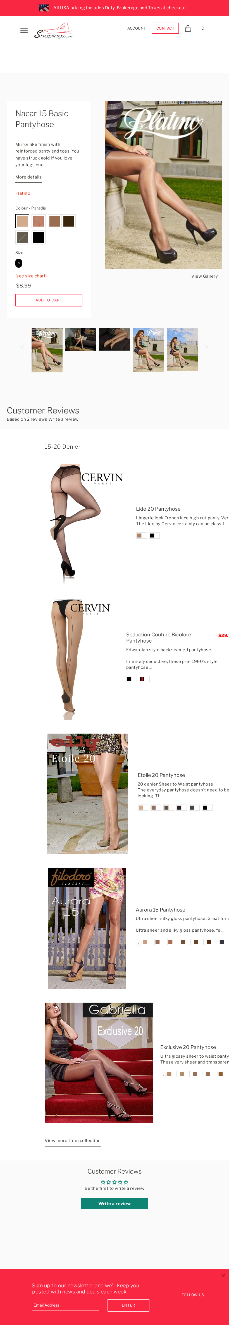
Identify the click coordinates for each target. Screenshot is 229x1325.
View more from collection (73, 1140)
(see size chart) (31, 276)
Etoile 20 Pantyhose (161, 775)
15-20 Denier (62, 446)
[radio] (22, 221)
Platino (22, 193)
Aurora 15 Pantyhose (160, 910)
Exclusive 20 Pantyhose (188, 1047)
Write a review (63, 419)
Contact (165, 28)
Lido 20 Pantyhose (158, 509)
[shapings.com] (55, 29)
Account (136, 28)
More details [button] (28, 177)
